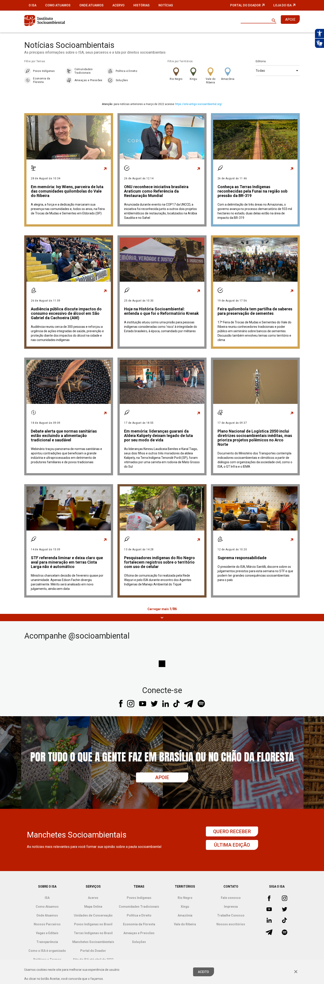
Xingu (193, 79)
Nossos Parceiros (47, 924)
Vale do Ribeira (211, 80)
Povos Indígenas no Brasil (93, 924)
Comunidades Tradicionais (83, 71)
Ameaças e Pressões (88, 80)
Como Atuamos (58, 5)
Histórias (141, 5)
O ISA (32, 5)
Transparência (47, 942)
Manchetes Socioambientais (93, 942)
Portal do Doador (245, 5)
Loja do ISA (282, 5)
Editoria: (261, 61)
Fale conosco (231, 898)
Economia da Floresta (41, 80)
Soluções (122, 80)
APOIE (290, 19)
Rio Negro (176, 79)
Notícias (165, 5)
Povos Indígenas (44, 71)
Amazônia (227, 79)
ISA (47, 898)
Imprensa (231, 906)
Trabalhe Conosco (230, 915)
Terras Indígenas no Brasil (93, 933)
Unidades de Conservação (93, 915)
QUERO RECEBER (232, 831)
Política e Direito (126, 71)
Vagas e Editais (47, 933)
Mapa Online (93, 906)
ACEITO (203, 972)
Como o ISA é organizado (47, 950)
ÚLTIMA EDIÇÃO (232, 845)
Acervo (118, 5)
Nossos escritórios (230, 924)
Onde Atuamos (91, 5)
